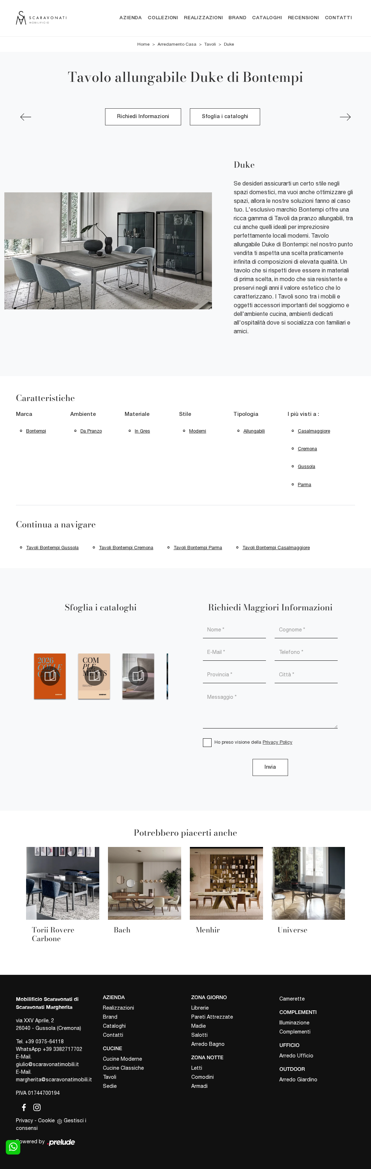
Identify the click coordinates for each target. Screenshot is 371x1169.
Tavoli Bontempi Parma (198, 547)
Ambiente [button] (83, 414)
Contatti (338, 18)
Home (143, 44)
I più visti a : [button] (303, 414)
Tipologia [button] (245, 414)
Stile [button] (185, 414)
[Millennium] (345, 117)
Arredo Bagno (208, 1044)
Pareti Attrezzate (212, 1017)
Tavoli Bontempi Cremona (126, 547)
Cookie (46, 1120)
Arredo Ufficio (296, 1056)
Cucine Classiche (123, 1068)
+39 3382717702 (62, 1049)
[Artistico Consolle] (25, 117)
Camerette (292, 999)
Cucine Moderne (122, 1059)
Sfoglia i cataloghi (225, 116)
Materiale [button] (137, 414)
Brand (237, 18)
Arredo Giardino (298, 1079)
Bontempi (36, 431)
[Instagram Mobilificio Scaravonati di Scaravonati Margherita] (35, 1106)
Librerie (200, 1008)
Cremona (307, 448)
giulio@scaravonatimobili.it (47, 1064)
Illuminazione (294, 1023)
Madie (198, 1026)
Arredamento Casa (177, 44)
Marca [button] (24, 414)
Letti (196, 1068)
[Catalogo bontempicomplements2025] (94, 676)
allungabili (254, 431)
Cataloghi (267, 18)
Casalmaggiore (314, 431)
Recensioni (303, 18)
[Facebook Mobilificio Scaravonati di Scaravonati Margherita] (22, 1106)
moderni (197, 431)
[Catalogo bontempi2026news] (50, 676)
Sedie (110, 1086)
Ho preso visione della (253, 742)
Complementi (294, 1032)
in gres (142, 431)
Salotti (199, 1035)
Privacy (24, 1120)
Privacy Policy (277, 742)
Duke (229, 44)
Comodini (202, 1077)
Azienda (131, 18)
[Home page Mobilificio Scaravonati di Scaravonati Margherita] (41, 18)
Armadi (199, 1086)
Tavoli (210, 44)
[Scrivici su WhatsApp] (13, 1147)
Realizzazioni (203, 18)
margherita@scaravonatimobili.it (54, 1079)
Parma (304, 484)
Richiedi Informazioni (143, 116)
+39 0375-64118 (44, 1041)
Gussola (306, 466)
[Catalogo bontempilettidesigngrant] (138, 676)
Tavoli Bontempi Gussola (52, 547)
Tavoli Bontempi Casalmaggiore (276, 547)
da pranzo (91, 431)
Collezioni (163, 18)
